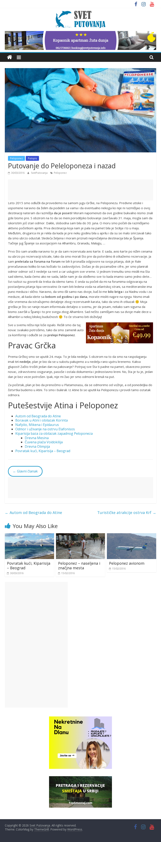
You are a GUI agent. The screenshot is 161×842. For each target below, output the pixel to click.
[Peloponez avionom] (131, 535)
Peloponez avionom (126, 563)
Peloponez (16, 158)
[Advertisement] (80, 189)
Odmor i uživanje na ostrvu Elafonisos (45, 429)
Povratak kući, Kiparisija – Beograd (42, 451)
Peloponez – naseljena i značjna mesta (79, 565)
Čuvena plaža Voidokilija (44, 442)
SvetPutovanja (39, 173)
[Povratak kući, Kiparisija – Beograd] (29, 535)
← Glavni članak (25, 471)
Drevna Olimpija (37, 446)
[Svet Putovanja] (9, 57)
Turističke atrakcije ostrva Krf (126, 512)
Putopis (32, 158)
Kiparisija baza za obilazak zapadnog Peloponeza (54, 433)
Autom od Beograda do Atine (38, 416)
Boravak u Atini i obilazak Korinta (41, 420)
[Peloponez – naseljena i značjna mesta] (80, 535)
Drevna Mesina (37, 438)
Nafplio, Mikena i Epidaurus (37, 424)
